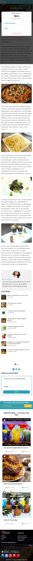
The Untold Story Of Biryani (14, 303)
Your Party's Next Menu (10, 520)
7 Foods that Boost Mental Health (16, 311)
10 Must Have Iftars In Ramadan (13, 484)
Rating (6, 386)
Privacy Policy (21, 539)
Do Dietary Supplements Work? (15, 326)
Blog (2, 539)
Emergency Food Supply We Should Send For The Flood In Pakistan (18, 342)
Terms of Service (22, 537)
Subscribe (28, 405)
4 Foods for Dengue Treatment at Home (18, 350)
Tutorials (3, 537)
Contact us (21, 540)
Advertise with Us (22, 536)
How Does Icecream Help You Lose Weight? (16, 335)
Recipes (3, 536)
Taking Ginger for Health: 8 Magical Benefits (16, 319)
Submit (16, 392)
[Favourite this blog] (4, 420)
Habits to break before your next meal (17, 295)
